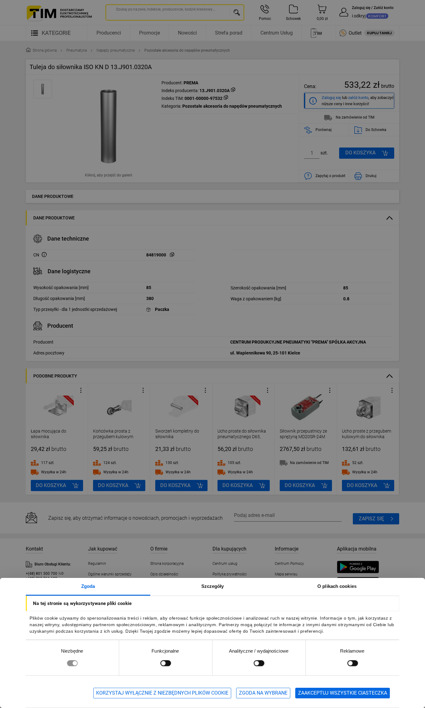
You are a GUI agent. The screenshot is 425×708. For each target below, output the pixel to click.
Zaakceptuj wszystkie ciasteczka (342, 693)
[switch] (165, 663)
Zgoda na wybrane (263, 693)
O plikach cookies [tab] (337, 586)
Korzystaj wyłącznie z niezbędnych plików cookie (162, 693)
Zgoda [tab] (88, 586)
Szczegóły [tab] (212, 586)
